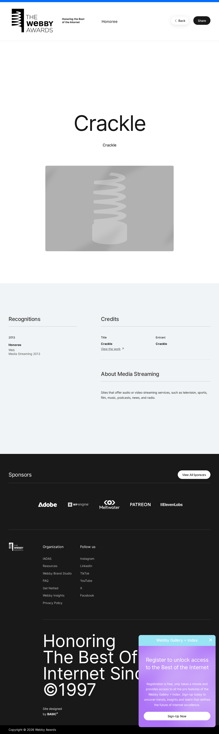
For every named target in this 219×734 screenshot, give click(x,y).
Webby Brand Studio (57, 573)
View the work (111, 349)
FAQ (46, 580)
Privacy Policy (52, 603)
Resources (50, 566)
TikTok (84, 573)
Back (181, 20)
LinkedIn (86, 566)
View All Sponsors (194, 475)
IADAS (47, 558)
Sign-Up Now (177, 716)
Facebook (87, 595)
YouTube (86, 580)
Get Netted (50, 588)
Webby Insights (53, 595)
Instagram (87, 558)
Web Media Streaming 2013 (24, 352)
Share (202, 20)
